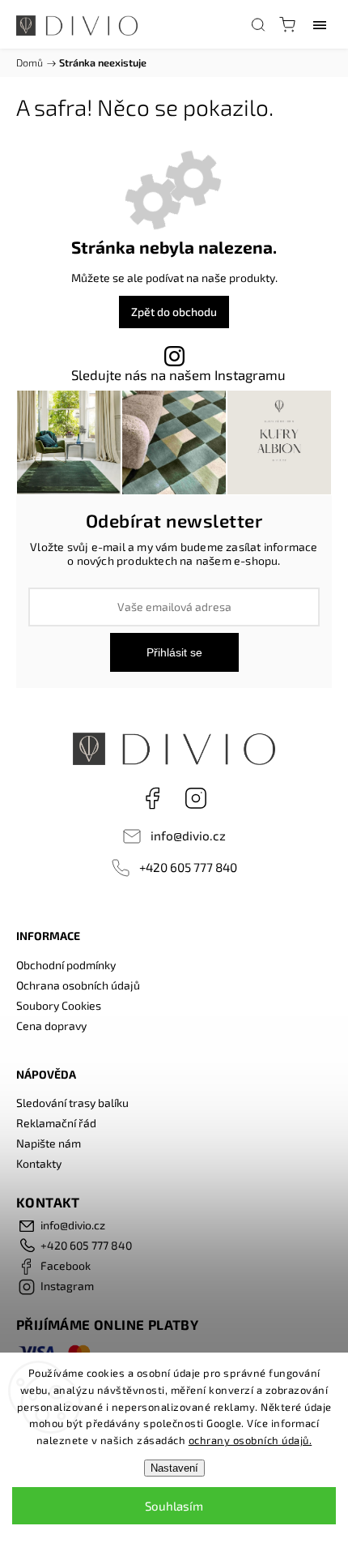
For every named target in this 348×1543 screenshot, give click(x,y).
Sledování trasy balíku (72, 1102)
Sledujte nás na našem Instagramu (178, 375)
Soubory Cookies (58, 1005)
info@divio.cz (188, 835)
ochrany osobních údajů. (250, 1440)
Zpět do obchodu (174, 311)
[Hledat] (258, 24)
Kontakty (39, 1163)
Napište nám (48, 1143)
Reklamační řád (56, 1123)
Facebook (152, 798)
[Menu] (319, 24)
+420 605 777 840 (188, 867)
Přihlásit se (174, 652)
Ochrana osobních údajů (78, 985)
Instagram (196, 798)
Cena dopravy (51, 1025)
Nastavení (174, 1468)
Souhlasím (174, 1505)
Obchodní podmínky (66, 965)
